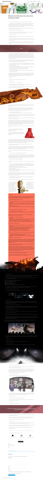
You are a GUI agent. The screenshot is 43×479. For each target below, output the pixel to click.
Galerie (39, 1)
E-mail (9, 468)
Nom (9, 466)
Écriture (31, 1)
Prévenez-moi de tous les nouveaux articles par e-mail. (15, 473)
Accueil (28, 1)
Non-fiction (35, 1)
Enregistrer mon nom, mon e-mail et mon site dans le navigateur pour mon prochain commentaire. (20, 471)
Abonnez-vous (21, 441)
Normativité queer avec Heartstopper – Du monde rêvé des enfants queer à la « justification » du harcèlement (22, 451)
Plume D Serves (6, 1)
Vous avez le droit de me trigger (12, 450)
